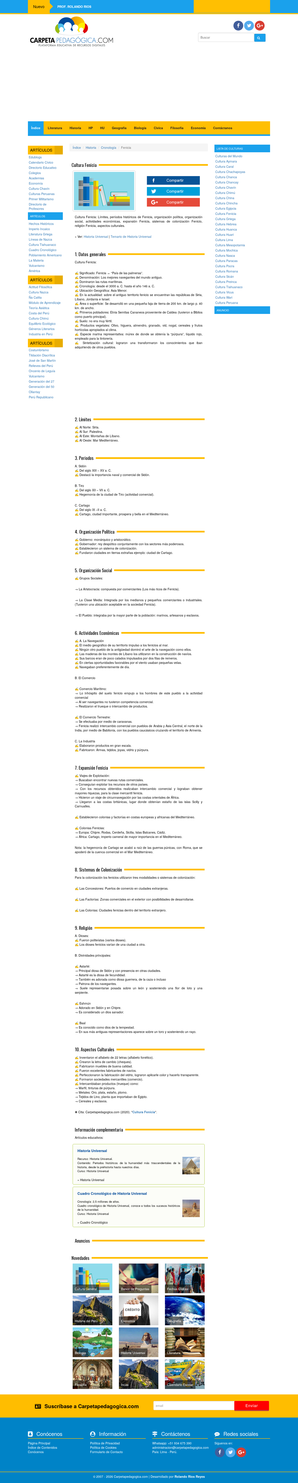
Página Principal (39, 1443)
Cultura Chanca (226, 177)
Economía (198, 128)
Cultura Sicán (224, 276)
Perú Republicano (41, 397)
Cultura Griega (225, 219)
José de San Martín (42, 360)
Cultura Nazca (38, 292)
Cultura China (224, 198)
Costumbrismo (39, 350)
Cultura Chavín (39, 188)
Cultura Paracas (226, 261)
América (34, 271)
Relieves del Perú (41, 365)
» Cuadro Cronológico (92, 1222)
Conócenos (36, 1452)
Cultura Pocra (224, 266)
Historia (75, 128)
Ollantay (34, 392)
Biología (140, 128)
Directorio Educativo (43, 167)
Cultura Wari (223, 297)
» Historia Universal (90, 1180)
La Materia (36, 260)
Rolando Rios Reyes (190, 1476)
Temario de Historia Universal (131, 236)
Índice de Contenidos (42, 1447)
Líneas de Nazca (40, 239)
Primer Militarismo (41, 199)
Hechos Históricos (41, 223)
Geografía (119, 128)
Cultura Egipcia (225, 208)
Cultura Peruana (226, 302)
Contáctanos (222, 128)
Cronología (108, 147)
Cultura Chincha (226, 203)
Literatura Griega (40, 234)
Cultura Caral (224, 166)
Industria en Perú (41, 334)
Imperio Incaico (39, 229)
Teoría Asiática (39, 308)
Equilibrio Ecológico (42, 323)
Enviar (251, 1405)
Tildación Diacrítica (42, 355)
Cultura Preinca (226, 281)
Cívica (158, 128)
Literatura (55, 128)
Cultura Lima (224, 240)
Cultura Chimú (39, 318)
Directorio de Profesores (37, 206)
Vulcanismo (37, 265)
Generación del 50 (41, 386)
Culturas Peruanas (42, 194)
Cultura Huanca (226, 229)
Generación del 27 (41, 381)
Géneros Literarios (42, 329)
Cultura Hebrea (225, 224)
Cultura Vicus (224, 292)
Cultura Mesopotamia (230, 245)
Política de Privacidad (105, 1443)
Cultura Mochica (226, 250)
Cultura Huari (224, 234)
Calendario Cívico (41, 162)
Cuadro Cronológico (43, 250)
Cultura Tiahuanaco (42, 244)
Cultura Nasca (225, 255)
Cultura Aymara (226, 161)
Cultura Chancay (226, 182)
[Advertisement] (149, 86)
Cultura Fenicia (143, 1112)
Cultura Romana (226, 271)
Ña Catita (35, 297)
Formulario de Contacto (106, 1452)
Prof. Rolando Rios (74, 6)
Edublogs (35, 157)
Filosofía (176, 128)
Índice (35, 128)
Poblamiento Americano (45, 255)
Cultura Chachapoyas (230, 172)
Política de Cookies (103, 1447)
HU (102, 128)
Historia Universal (96, 236)
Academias (36, 178)
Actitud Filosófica (40, 287)
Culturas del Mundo (228, 156)
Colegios (35, 173)
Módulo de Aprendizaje (45, 302)
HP (91, 128)
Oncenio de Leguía (42, 371)
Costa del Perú (39, 313)
